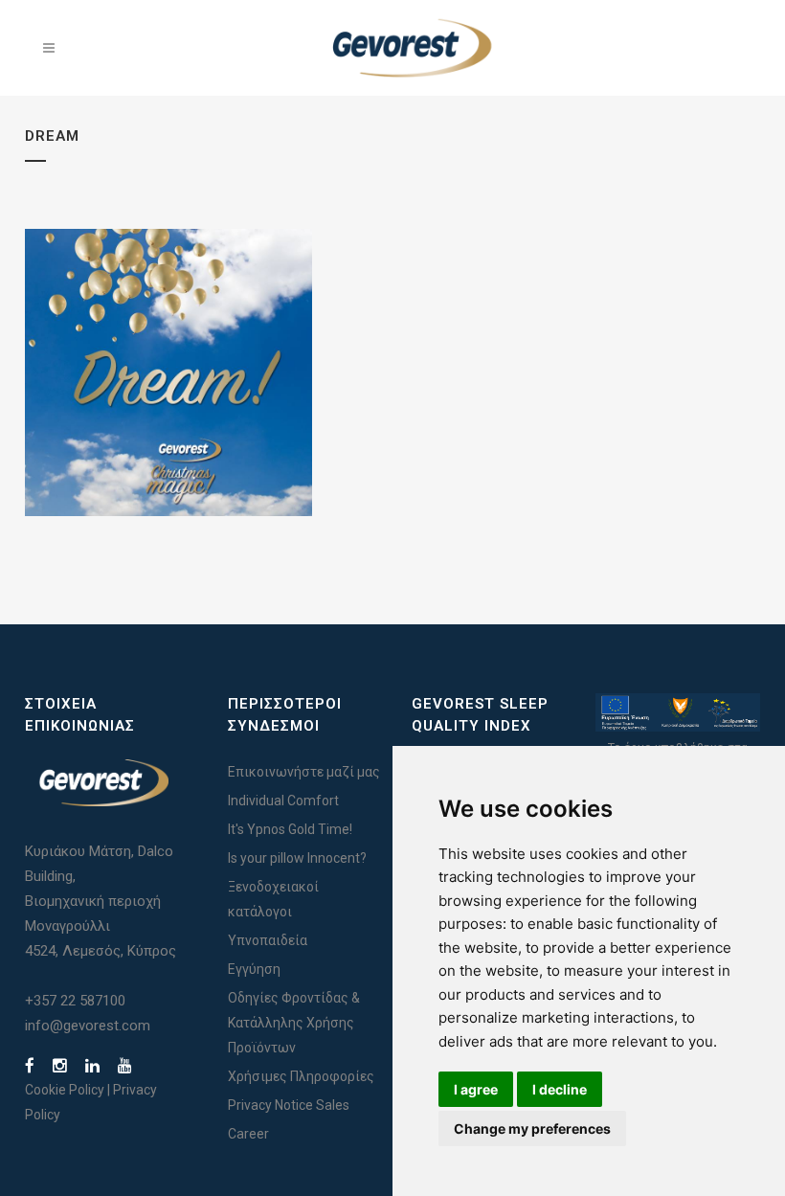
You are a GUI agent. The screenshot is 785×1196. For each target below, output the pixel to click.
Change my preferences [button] (532, 1128)
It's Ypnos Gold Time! (290, 829)
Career (248, 1133)
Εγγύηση (254, 969)
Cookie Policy (64, 1089)
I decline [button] (559, 1089)
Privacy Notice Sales (288, 1105)
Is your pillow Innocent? (297, 858)
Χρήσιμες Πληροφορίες (301, 1076)
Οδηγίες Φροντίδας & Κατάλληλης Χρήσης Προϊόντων (294, 1022)
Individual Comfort (283, 800)
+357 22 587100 (75, 1000)
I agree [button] (476, 1089)
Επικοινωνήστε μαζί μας (304, 771)
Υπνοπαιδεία (267, 940)
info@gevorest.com (87, 1025)
